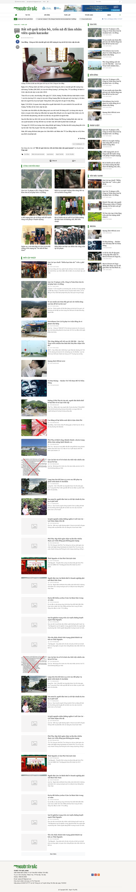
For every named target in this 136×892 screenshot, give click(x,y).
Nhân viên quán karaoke (38, 154)
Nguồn (77, 144)
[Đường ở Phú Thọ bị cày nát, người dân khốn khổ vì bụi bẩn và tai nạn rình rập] (34, 407)
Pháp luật (95, 125)
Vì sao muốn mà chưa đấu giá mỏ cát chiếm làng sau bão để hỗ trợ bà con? (88, 19)
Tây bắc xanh (96, 176)
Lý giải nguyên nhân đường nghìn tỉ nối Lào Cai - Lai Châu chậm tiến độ (66, 520)
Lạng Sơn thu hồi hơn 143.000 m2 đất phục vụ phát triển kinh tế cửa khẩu (65, 480)
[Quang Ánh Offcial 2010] (34, 368)
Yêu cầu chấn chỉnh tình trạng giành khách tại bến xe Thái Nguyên (65, 638)
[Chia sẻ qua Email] (17, 47)
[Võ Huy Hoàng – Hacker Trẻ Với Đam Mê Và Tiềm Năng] (34, 388)
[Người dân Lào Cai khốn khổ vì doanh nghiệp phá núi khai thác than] (34, 585)
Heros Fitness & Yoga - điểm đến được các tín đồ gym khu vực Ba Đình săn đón (112, 265)
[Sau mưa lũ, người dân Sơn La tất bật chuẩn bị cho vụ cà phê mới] (34, 506)
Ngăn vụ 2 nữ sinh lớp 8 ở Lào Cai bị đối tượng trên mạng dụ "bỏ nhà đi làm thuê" (35, 248)
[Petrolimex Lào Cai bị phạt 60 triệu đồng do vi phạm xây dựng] (34, 328)
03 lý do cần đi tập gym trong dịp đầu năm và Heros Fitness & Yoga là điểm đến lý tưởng (111, 254)
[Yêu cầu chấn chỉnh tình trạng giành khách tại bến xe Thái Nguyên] (34, 644)
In (74, 161)
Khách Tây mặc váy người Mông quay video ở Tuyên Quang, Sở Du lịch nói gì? (112, 204)
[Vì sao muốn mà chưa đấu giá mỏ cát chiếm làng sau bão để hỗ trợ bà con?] (34, 309)
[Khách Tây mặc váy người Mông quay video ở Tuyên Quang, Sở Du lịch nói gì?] (95, 205)
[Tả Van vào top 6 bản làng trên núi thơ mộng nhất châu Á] (95, 216)
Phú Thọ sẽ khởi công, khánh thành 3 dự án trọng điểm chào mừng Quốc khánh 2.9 (66, 441)
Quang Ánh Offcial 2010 (56, 361)
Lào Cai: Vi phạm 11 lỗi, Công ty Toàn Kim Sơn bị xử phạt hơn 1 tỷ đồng (43, 19)
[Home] (17, 36)
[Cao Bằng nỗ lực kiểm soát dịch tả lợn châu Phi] (34, 427)
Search (119, 1)
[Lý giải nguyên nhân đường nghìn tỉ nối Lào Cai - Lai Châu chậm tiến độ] (34, 526)
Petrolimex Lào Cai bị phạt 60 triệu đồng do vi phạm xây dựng (112, 53)
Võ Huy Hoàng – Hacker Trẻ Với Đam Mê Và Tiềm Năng (66, 382)
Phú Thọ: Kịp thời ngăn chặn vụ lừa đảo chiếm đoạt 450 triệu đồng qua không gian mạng (65, 540)
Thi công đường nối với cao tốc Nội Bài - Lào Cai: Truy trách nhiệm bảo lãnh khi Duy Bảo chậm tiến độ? (66, 343)
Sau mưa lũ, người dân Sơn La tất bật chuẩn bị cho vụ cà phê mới (66, 500)
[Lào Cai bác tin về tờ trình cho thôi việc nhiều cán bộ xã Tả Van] (34, 467)
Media (93, 226)
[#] (81, 8)
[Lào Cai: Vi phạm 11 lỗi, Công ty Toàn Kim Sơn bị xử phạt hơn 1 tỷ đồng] (34, 289)
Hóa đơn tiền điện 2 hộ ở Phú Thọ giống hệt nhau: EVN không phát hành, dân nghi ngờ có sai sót (66, 856)
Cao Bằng (26, 154)
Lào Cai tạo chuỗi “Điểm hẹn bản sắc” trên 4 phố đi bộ (66, 263)
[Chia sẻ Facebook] (17, 42)
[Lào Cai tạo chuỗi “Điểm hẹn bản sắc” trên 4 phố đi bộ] (34, 269)
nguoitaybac (50, 154)
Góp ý (17, 29)
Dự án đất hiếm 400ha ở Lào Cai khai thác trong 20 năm (65, 599)
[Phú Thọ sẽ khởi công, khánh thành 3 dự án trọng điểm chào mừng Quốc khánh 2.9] (34, 447)
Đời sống (94, 75)
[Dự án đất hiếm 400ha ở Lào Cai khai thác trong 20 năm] (34, 605)
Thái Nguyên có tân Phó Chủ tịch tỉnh (62, 558)
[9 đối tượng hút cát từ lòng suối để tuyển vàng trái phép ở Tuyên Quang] (95, 155)
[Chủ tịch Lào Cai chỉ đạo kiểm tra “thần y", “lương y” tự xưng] (34, 881)
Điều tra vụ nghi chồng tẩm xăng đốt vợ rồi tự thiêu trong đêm (69, 191)
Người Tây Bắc (59, 154)
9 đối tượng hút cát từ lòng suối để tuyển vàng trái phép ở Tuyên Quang (36, 218)
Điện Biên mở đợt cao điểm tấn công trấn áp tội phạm (70, 247)
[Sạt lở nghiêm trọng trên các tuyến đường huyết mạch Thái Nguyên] (34, 625)
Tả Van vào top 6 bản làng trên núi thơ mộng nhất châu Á (112, 215)
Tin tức (93, 24)
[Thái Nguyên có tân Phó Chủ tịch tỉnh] (34, 565)
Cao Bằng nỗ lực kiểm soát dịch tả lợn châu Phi (65, 420)
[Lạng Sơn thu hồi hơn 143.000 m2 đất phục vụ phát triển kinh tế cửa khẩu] (34, 486)
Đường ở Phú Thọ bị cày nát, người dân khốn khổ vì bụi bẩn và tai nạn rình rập (66, 401)
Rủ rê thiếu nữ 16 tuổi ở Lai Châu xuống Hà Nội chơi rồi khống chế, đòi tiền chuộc (69, 219)
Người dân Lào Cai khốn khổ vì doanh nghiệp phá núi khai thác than (66, 777)
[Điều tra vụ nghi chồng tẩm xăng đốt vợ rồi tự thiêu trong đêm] (95, 144)
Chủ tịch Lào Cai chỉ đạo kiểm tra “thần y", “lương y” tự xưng (64, 875)
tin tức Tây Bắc (70, 154)
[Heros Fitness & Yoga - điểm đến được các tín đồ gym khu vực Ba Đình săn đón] (95, 267)
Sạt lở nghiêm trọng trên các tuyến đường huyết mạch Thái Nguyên (65, 619)
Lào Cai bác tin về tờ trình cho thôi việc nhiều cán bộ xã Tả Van (66, 658)
